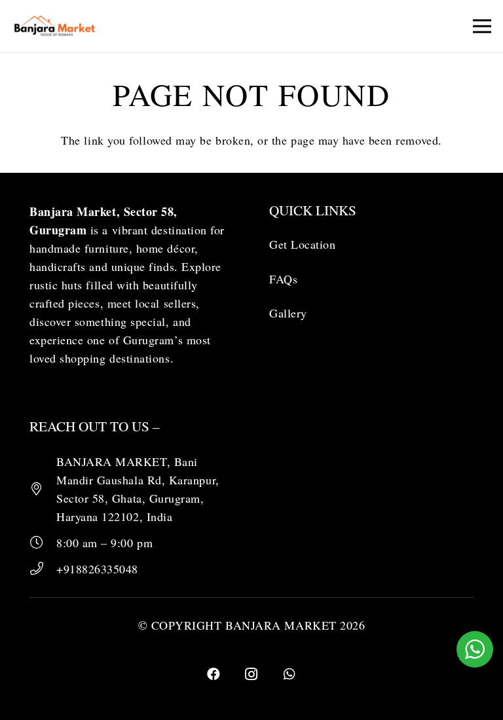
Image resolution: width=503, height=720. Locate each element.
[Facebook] (213, 674)
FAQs (283, 279)
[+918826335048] (42, 568)
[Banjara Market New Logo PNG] (55, 26)
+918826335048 (97, 569)
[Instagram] (251, 674)
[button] (482, 26)
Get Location (302, 244)
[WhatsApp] (289, 674)
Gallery (288, 313)
